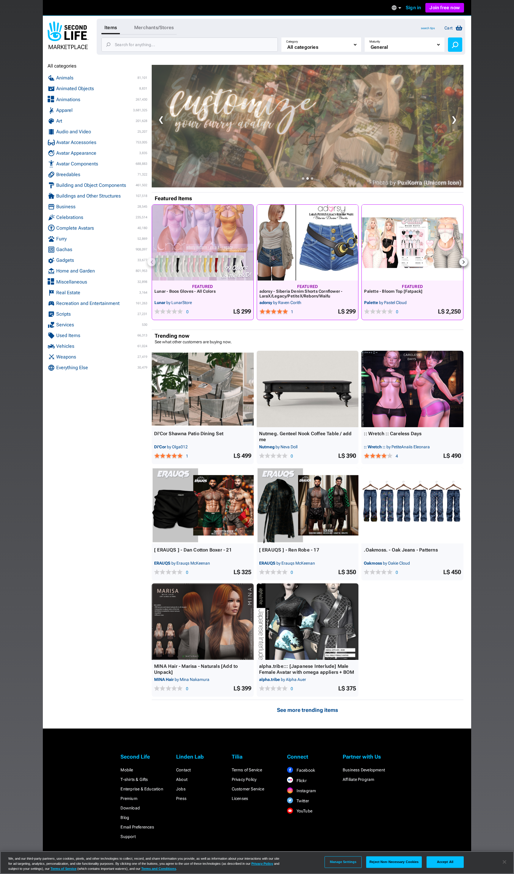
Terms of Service (247, 770)
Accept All (445, 862)
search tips (428, 28)
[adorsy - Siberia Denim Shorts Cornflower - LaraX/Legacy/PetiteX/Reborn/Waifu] (307, 243)
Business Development (364, 770)
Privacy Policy (244, 779)
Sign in (413, 7)
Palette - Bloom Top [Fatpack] (393, 291)
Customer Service (248, 789)
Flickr (300, 780)
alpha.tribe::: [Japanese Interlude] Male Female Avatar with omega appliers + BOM (306, 669)
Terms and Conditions (158, 868)
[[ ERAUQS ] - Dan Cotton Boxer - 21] (203, 505)
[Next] (463, 262)
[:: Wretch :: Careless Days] (412, 389)
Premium (128, 798)
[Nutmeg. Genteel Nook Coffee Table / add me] (308, 389)
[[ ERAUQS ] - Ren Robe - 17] (308, 505)
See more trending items (307, 710)
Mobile (126, 770)
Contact (183, 770)
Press (181, 798)
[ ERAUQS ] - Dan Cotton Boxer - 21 (193, 550)
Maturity (374, 41)
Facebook (305, 770)
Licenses (240, 798)
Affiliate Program (358, 779)
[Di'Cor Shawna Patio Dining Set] (203, 389)
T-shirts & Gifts (134, 779)
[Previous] (152, 262)
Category (292, 41)
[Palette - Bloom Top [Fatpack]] (412, 243)
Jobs (181, 789)
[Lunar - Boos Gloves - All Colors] (202, 243)
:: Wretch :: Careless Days (392, 433)
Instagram (305, 790)
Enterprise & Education (141, 789)
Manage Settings (343, 862)
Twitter (302, 800)
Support (127, 836)
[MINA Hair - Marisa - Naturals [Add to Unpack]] (203, 621)
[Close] (504, 862)
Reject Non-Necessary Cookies (394, 862)
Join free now (445, 7)
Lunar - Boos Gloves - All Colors (185, 291)
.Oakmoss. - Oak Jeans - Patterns (401, 550)
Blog (124, 817)
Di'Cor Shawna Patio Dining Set (188, 433)
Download (130, 808)
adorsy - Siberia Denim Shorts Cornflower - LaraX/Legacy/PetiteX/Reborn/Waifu (301, 293)
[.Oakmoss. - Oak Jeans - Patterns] (412, 505)
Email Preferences (137, 827)
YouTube (303, 811)
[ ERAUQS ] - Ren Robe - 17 (289, 550)
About (181, 779)
